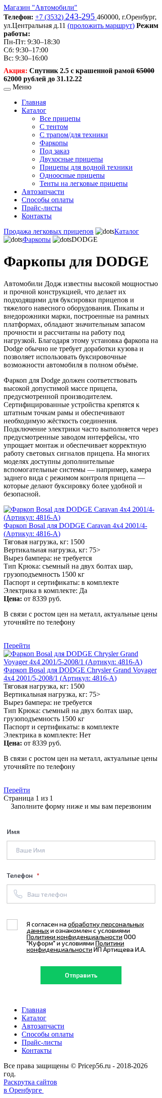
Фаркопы (54, 143)
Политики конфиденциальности (74, 936)
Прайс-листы (42, 208)
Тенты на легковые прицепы (84, 183)
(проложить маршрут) (101, 25)
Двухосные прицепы (71, 159)
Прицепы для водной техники (86, 167)
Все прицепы (60, 118)
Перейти (17, 645)
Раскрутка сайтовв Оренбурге (30, 1086)
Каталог (34, 110)
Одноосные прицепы (72, 175)
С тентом (54, 126)
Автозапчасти (43, 191)
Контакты (37, 216)
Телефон (20, 875)
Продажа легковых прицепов (49, 231)
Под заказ (54, 151)
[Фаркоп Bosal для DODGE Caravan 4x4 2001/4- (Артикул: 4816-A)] (81, 517)
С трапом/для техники (74, 135)
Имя (13, 831)
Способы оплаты (48, 200)
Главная (34, 102)
